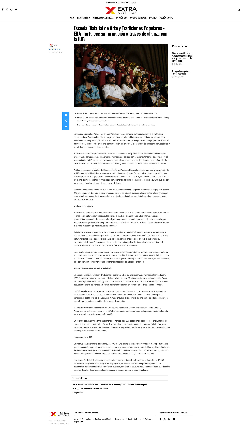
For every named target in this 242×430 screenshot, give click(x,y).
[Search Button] (239, 9)
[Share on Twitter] (65, 121)
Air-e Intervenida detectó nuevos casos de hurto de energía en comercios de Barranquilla (182, 57)
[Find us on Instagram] (11, 9)
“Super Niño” (78, 392)
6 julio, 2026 (177, 64)
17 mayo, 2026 (178, 77)
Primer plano (83, 17)
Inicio (71, 17)
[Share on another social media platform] (65, 127)
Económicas (121, 17)
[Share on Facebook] (65, 115)
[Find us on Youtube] (16, 9)
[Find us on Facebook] (2, 9)
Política (153, 17)
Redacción (54, 49)
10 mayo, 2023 (55, 52)
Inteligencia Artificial (103, 17)
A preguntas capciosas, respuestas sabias (181, 72)
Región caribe (166, 17)
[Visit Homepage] (121, 9)
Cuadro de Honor (138, 17)
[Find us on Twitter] (7, 9)
